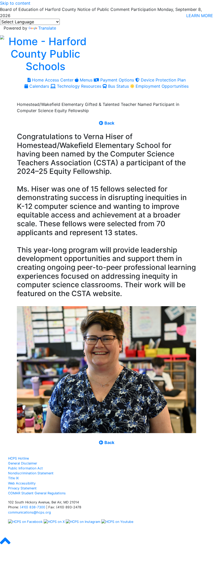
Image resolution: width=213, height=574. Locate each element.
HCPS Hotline (18, 458)
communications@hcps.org (29, 512)
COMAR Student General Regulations (37, 493)
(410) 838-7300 (32, 507)
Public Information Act (25, 468)
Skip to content (15, 3)
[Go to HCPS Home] (45, 53)
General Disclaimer (22, 463)
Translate (47, 28)
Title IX (13, 478)
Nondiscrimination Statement (31, 473)
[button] (5, 545)
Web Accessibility (22, 483)
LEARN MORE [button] (199, 15)
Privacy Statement (22, 488)
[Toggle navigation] (10, 95)
